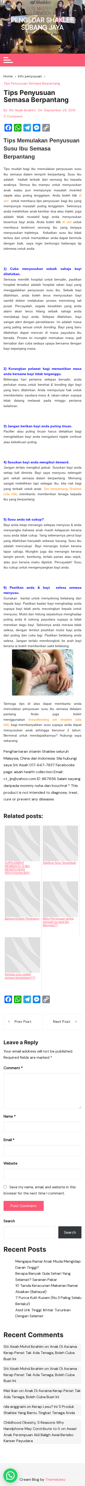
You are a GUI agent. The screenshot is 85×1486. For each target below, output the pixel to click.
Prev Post (23, 1021)
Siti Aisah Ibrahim (22, 110)
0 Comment (13, 116)
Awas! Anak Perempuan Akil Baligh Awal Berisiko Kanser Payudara (40, 1434)
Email (9, 1140)
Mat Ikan (11, 1390)
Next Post (61, 1021)
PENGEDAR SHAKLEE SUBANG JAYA (42, 24)
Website (10, 1163)
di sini (67, 222)
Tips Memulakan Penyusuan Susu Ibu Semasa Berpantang (42, 148)
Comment (13, 1068)
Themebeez (55, 1479)
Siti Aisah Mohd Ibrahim (23, 1346)
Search (9, 1221)
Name (10, 1116)
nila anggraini (15, 1406)
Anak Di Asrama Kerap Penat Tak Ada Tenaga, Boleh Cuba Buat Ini (40, 1352)
